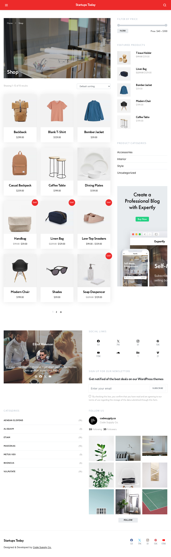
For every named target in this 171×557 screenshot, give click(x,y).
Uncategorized (126, 172)
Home (10, 23)
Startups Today (86, 5)
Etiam (7, 437)
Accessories (124, 152)
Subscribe (157, 388)
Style (120, 166)
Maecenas (9, 446)
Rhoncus (9, 463)
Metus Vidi (10, 454)
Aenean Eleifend (13, 420)
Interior (121, 159)
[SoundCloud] (118, 354)
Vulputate (10, 471)
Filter (123, 31)
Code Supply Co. (109, 422)
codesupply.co (108, 418)
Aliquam (9, 429)
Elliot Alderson (43, 344)
